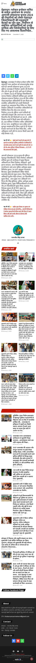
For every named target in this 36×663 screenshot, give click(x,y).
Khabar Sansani (20, 654)
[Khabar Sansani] (18, 3)
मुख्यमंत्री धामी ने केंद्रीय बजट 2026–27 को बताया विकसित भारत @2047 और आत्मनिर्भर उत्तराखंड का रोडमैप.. (9, 326)
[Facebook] (3, 76)
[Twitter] (8, 76)
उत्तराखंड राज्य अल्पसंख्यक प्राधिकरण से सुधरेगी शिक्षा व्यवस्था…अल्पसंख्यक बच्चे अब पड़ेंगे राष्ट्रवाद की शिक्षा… (26, 265)
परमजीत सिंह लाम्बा (7, 34)
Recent (18, 411)
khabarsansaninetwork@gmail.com (17, 616)
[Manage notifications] (31, 658)
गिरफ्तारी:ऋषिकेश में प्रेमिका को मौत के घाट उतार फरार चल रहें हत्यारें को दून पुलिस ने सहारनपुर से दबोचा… (27, 356)
